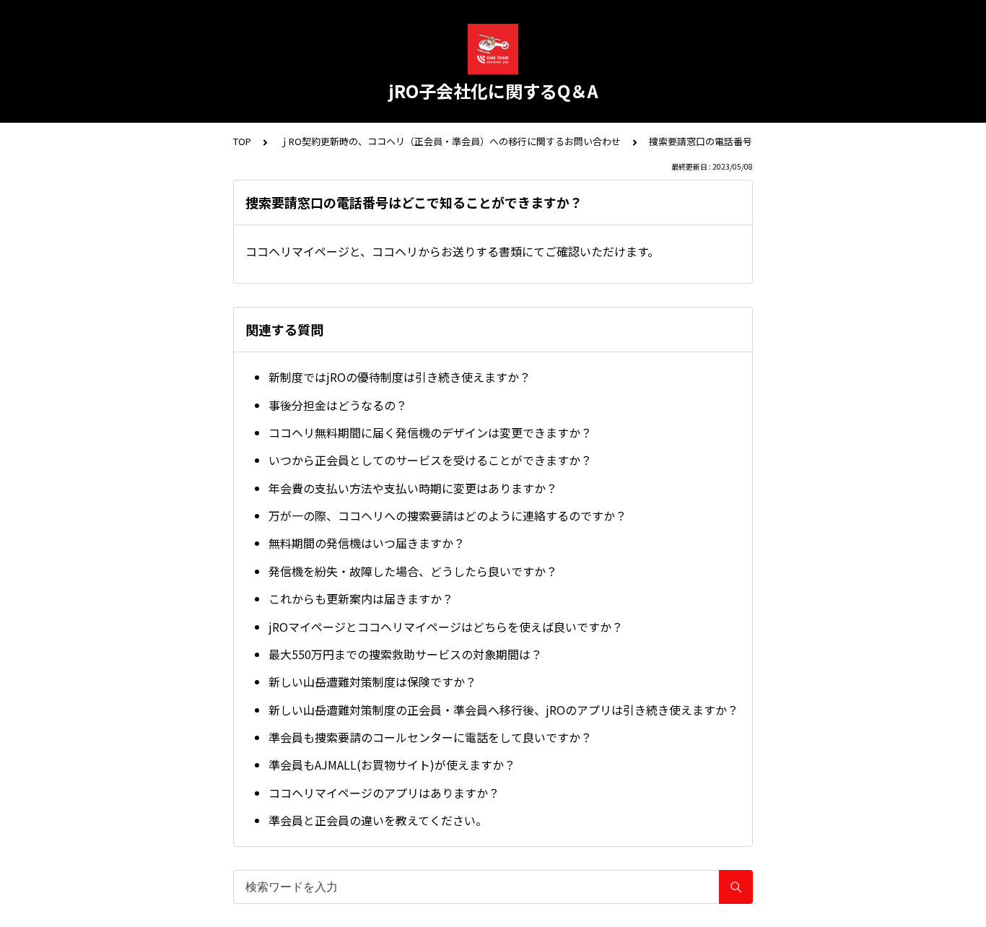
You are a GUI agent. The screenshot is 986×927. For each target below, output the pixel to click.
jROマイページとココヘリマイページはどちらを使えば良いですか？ (446, 626)
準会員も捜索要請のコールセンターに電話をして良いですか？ (430, 737)
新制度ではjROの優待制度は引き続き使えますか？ (400, 377)
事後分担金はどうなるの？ (338, 405)
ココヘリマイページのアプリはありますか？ (384, 792)
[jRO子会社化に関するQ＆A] (493, 49)
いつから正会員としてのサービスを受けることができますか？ (430, 460)
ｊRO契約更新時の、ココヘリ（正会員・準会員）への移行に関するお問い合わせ (450, 141)
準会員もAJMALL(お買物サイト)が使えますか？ (392, 764)
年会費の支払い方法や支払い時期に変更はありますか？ (413, 488)
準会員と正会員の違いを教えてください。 (378, 820)
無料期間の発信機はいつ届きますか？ (367, 543)
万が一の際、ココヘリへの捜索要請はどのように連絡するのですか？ (448, 515)
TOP (242, 141)
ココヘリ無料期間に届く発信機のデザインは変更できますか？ (430, 432)
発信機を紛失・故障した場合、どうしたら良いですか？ (413, 571)
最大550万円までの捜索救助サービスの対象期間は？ (405, 654)
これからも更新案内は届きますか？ (361, 598)
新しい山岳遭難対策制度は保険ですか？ (372, 681)
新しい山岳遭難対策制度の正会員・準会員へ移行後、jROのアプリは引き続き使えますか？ (503, 709)
